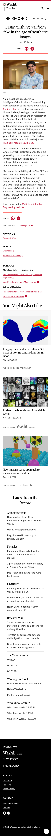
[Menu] (48, 6)
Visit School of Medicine (13, 297)
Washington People (18, 679)
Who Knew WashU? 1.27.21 (21, 708)
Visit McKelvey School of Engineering (19, 282)
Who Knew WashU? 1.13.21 (21, 713)
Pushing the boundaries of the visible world (24, 412)
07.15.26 (11, 660)
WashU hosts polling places (21, 530)
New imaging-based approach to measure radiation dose (21, 471)
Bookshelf (7, 781)
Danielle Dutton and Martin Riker (24, 684)
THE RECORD (15, 19)
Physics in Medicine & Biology (18, 143)
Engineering (8, 251)
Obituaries (13, 584)
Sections (38, 19)
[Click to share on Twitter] (32, 49)
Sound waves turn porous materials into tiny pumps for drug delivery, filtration (25, 626)
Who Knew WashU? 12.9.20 (21, 719)
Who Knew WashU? (18, 703)
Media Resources (10, 804)
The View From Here (19, 655)
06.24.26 (12, 666)
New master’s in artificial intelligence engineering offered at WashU (25, 520)
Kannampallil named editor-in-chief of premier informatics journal (23, 554)
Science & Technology (13, 256)
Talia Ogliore (24, 226)
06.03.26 (12, 671)
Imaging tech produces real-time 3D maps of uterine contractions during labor (23, 352)
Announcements (16, 513)
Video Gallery (9, 789)
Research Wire (9, 238)
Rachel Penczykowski (18, 695)
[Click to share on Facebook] (26, 49)
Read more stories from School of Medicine (22, 292)
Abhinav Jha (9, 109)
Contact (6, 808)
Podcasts (7, 785)
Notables (12, 546)
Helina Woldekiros (16, 689)
